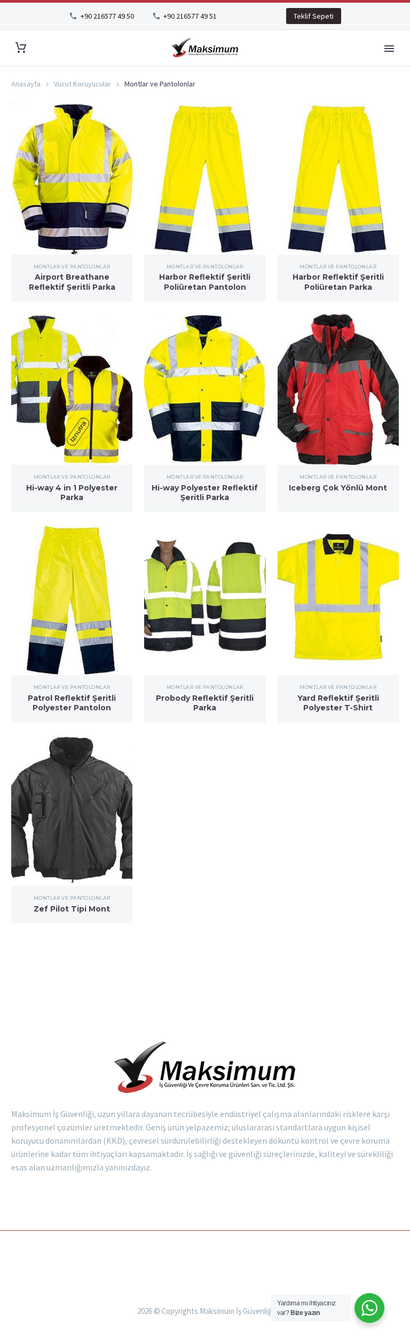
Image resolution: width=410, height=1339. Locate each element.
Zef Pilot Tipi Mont (72, 909)
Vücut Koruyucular (82, 84)
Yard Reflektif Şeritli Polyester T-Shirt (338, 702)
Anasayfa (26, 84)
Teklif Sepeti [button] (314, 16)
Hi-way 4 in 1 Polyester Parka (71, 492)
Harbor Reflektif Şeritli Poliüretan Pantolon (204, 281)
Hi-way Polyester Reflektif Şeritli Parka (205, 492)
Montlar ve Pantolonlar (72, 267)
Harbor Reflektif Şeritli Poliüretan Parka (338, 281)
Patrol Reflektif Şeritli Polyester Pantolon (72, 702)
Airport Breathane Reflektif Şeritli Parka (72, 281)
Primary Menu (389, 49)
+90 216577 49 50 (107, 16)
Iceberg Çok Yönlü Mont (338, 488)
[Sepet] (20, 47)
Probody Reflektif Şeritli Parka (205, 702)
